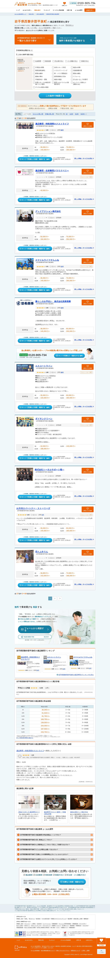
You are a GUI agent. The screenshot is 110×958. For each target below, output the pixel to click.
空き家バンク (65, 925)
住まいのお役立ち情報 (30, 927)
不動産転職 (72, 927)
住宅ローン (27, 925)
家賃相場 (72, 925)
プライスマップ (46, 925)
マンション (27, 923)
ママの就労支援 (46, 918)
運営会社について (75, 950)
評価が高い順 (49, 114)
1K (67, 114)
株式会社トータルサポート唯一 (49, 469)
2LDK (77, 114)
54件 (37, 670)
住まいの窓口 (19, 925)
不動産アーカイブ (56, 925)
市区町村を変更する (23, 50)
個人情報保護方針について (48, 950)
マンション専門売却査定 (65, 923)
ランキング (47, 10)
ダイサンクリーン (43, 418)
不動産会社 (78, 925)
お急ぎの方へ (90, 10)
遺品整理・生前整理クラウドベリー (52, 170)
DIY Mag (53, 927)
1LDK (71, 114)
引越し (26, 918)
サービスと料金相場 (58, 10)
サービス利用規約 (35, 950)
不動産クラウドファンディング (58, 918)
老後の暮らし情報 (77, 918)
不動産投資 (75, 923)
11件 (90, 668)
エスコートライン (43, 366)
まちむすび (85, 925)
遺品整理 (70, 918)
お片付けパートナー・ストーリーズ (33, 508)
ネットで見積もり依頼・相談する (36, 159)
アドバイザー (82, 923)
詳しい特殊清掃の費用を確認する (24, 738)
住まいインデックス (36, 925)
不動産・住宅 (19, 918)
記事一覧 (69, 10)
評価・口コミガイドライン (63, 950)
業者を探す (37, 10)
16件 (64, 669)
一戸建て (33, 923)
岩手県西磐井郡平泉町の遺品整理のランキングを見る (76, 675)
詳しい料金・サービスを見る (83, 158)
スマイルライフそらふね (47, 260)
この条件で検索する (55, 96)
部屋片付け (85, 61)
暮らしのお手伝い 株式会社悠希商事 (53, 301)
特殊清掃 (48, 61)
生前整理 (38, 61)
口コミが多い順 (38, 114)
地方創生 (38, 918)
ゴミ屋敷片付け (72, 61)
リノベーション (47, 923)
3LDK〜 (83, 114)
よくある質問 (78, 10)
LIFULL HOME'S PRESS (43, 927)
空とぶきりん (41, 551)
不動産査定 (54, 923)
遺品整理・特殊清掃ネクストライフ (52, 124)
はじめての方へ (27, 10)
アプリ (58, 927)
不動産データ (64, 927)
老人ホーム (32, 918)
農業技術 (86, 918)
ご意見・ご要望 (85, 950)
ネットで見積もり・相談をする (71, 356)
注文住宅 (39, 923)
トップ (18, 10)
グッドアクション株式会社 (48, 211)
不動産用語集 (19, 927)
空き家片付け (59, 61)
